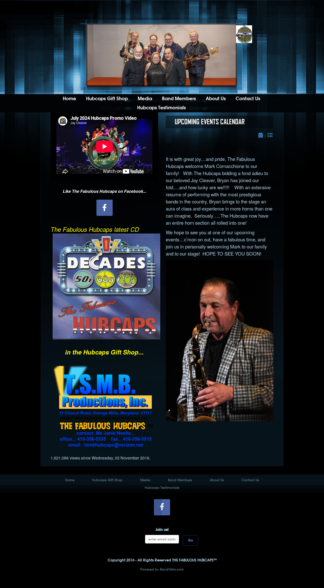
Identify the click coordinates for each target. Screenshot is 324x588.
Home (69, 98)
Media (145, 98)
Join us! (162, 529)
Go (190, 540)
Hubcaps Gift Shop (107, 98)
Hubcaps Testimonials (161, 108)
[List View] (270, 135)
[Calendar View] (261, 135)
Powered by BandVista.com (162, 569)
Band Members (179, 98)
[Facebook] (104, 208)
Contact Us (248, 98)
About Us (216, 98)
